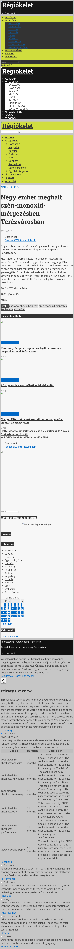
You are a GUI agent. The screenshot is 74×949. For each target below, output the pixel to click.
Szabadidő (14, 41)
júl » (10, 623)
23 (9, 616)
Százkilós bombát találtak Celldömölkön (25, 437)
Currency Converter (9, 636)
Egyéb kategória (18, 47)
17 (12, 612)
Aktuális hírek (13, 50)
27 (22, 616)
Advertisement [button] (9, 912)
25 (15, 616)
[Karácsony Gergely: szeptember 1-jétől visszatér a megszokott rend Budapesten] (15, 339)
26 (19, 616)
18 (15, 612)
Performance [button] (8, 878)
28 (2, 620)
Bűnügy (13, 38)
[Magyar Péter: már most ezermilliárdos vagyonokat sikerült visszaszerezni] (15, 410)
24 (12, 616)
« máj (3, 623)
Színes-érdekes (16, 44)
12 (19, 608)
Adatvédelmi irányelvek (28, 641)
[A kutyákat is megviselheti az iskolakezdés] (15, 376)
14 (2, 612)
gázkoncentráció (18, 306)
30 (9, 620)
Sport (11, 35)
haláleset (33, 306)
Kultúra (13, 29)
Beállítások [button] (7, 676)
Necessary (9, 733)
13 (22, 608)
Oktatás (13, 32)
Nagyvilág (14, 26)
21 (2, 616)
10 (12, 608)
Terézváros (7, 309)
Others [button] (5, 933)
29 (5, 620)
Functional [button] (6, 862)
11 (15, 608)
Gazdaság (14, 23)
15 (5, 612)
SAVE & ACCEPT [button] (9, 946)
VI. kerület (19, 309)
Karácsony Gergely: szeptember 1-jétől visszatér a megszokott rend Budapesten (31, 349)
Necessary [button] (6, 730)
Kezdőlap (10, 17)
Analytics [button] (6, 895)
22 (5, 616)
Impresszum (7, 641)
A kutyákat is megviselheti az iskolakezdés (27, 385)
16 (9, 612)
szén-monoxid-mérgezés (53, 306)
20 (22, 612)
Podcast (9, 53)
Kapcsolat (11, 56)
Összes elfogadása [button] (23, 676)
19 (19, 612)
